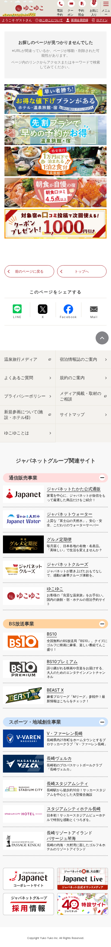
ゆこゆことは (16, 432)
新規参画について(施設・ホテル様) (23, 414)
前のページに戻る (29, 271)
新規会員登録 (79, 20)
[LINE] (17, 308)
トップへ (82, 271)
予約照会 (81, 12)
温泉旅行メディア (20, 359)
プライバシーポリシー (25, 395)
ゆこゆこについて (51, 20)
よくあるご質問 (18, 377)
